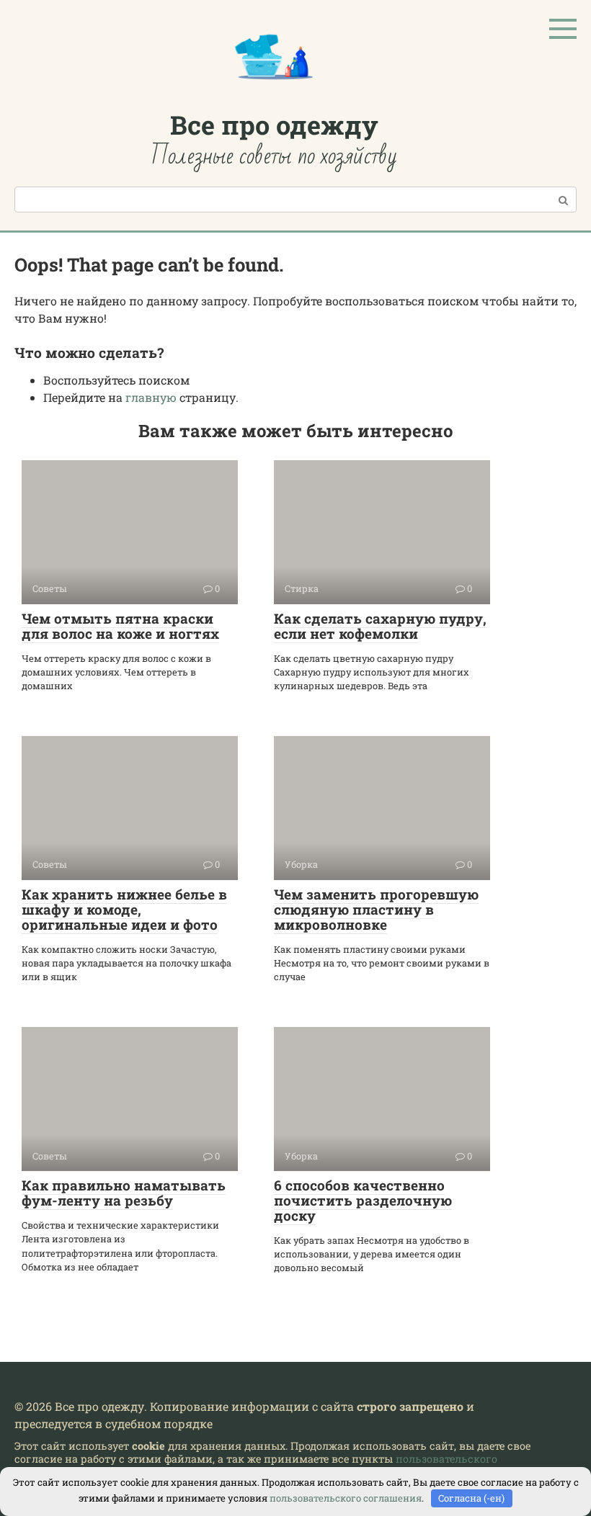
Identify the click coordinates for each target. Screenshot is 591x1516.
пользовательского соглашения (346, 1498)
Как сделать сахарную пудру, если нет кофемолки (380, 625)
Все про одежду (274, 124)
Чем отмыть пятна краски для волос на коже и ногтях (120, 625)
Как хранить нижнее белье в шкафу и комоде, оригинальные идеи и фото (124, 909)
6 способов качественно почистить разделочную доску (363, 1200)
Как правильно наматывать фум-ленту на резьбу (124, 1192)
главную (151, 397)
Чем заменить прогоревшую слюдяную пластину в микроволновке (376, 909)
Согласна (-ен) (471, 1498)
